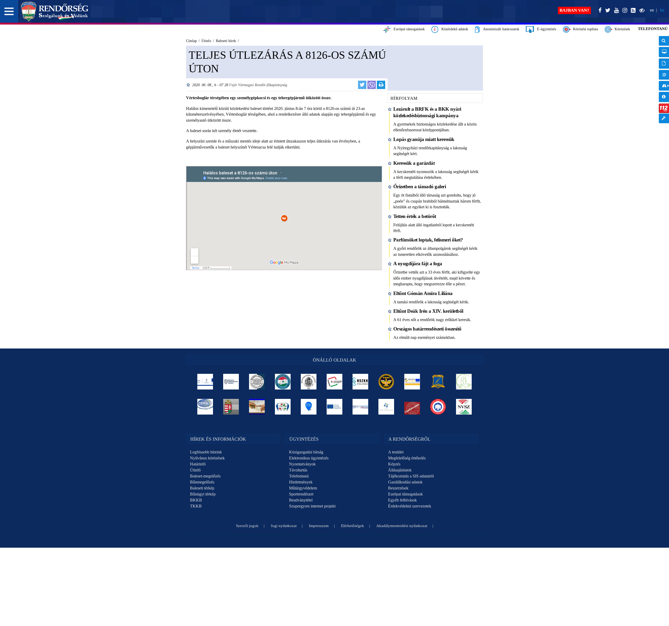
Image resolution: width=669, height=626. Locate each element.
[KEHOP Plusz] (205, 381)
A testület (395, 452)
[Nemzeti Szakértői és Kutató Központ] (360, 381)
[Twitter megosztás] (362, 85)
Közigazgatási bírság (306, 452)
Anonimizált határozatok (499, 29)
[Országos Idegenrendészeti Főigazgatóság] (283, 381)
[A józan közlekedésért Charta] (412, 407)
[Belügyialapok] (412, 381)
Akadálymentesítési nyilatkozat (401, 526)
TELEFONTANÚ (653, 29)
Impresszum (319, 526)
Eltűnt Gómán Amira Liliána (423, 293)
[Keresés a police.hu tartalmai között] (664, 41)
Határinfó (198, 464)
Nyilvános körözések (207, 458)
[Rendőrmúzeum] (309, 381)
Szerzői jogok (247, 526)
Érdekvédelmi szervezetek (409, 506)
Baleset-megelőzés (205, 476)
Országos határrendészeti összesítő (427, 329)
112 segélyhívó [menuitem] (664, 108)
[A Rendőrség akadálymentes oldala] (640, 10)
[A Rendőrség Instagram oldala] (624, 10)
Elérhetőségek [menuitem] (664, 75)
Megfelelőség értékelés (407, 458)
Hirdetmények (301, 482)
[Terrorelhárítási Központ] (386, 381)
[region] (284, 176)
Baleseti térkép (202, 488)
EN (652, 10)
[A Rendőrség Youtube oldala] (615, 10)
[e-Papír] (334, 381)
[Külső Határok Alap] (386, 407)
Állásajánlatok (400, 470)
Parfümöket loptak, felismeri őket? (428, 240)
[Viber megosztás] (371, 85)
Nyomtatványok (302, 464)
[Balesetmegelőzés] (438, 407)
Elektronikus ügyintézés (308, 458)
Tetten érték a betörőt (414, 216)
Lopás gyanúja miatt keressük (423, 139)
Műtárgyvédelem (303, 488)
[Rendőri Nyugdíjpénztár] (257, 407)
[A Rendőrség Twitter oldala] (606, 10)
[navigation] (664, 82)
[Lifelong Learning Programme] (334, 407)
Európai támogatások (407, 29)
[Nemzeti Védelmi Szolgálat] (464, 407)
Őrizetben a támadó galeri (419, 186)
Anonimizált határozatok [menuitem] (664, 63)
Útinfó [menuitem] (664, 86)
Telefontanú (299, 476)
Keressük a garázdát (414, 163)
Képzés (394, 464)
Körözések (621, 29)
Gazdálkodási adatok (405, 482)
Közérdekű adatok (453, 29)
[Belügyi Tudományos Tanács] (231, 381)
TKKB (196, 506)
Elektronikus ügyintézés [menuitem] (664, 52)
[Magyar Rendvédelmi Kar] (231, 407)
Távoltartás (298, 470)
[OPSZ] (283, 407)
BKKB (196, 500)
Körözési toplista (584, 29)
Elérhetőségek (352, 526)
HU (662, 10)
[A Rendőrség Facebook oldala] (599, 10)
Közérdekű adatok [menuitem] (664, 97)
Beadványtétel (301, 500)
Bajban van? (574, 10)
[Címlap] (55, 11)
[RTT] (438, 381)
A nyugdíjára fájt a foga (417, 263)
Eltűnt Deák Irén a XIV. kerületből (428, 311)
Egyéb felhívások (402, 500)
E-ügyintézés (545, 29)
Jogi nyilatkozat (284, 526)
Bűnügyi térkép (203, 494)
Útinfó (195, 470)
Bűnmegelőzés (202, 482)
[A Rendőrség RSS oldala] (632, 10)
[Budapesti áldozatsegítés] (464, 381)
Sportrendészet (301, 494)
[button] (9, 11)
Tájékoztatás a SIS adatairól (411, 476)
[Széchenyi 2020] (309, 407)
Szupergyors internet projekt (312, 506)
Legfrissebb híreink (206, 452)
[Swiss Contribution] (360, 407)
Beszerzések (398, 488)
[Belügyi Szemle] (257, 381)
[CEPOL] (205, 407)
